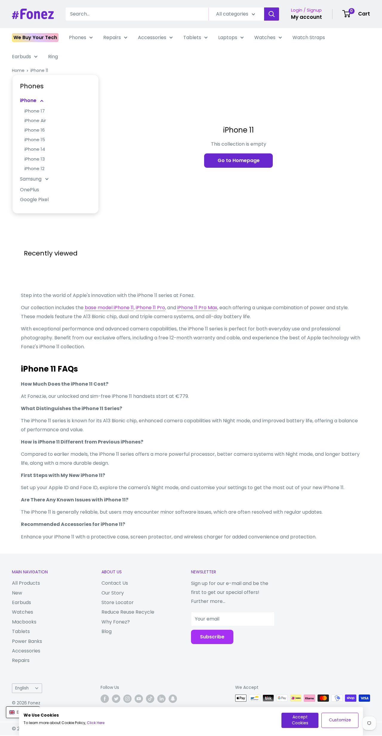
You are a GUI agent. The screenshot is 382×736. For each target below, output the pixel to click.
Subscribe (212, 636)
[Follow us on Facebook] (105, 699)
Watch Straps (308, 37)
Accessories (152, 37)
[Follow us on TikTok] (150, 699)
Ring (53, 56)
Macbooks (24, 621)
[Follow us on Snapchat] (173, 699)
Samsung (31, 178)
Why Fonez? (115, 621)
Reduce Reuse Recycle (127, 612)
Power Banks (27, 641)
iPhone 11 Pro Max (197, 307)
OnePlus (29, 189)
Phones (77, 37)
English (22, 688)
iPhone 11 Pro (150, 307)
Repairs (112, 37)
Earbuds (21, 56)
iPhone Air (35, 120)
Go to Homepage (239, 160)
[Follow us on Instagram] (127, 699)
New (17, 592)
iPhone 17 (34, 111)
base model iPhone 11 (109, 307)
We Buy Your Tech (35, 37)
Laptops (227, 37)
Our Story (112, 592)
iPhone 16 (34, 130)
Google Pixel (34, 199)
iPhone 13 (34, 159)
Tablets (192, 37)
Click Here (95, 722)
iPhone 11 (39, 70)
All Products (26, 583)
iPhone (29, 100)
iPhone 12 (34, 168)
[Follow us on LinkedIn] (161, 699)
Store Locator (117, 602)
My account (306, 17)
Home (18, 70)
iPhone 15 (34, 139)
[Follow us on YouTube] (139, 699)
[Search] (271, 14)
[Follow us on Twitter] (116, 699)
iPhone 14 (34, 149)
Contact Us (114, 583)
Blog (106, 631)
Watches (264, 37)
